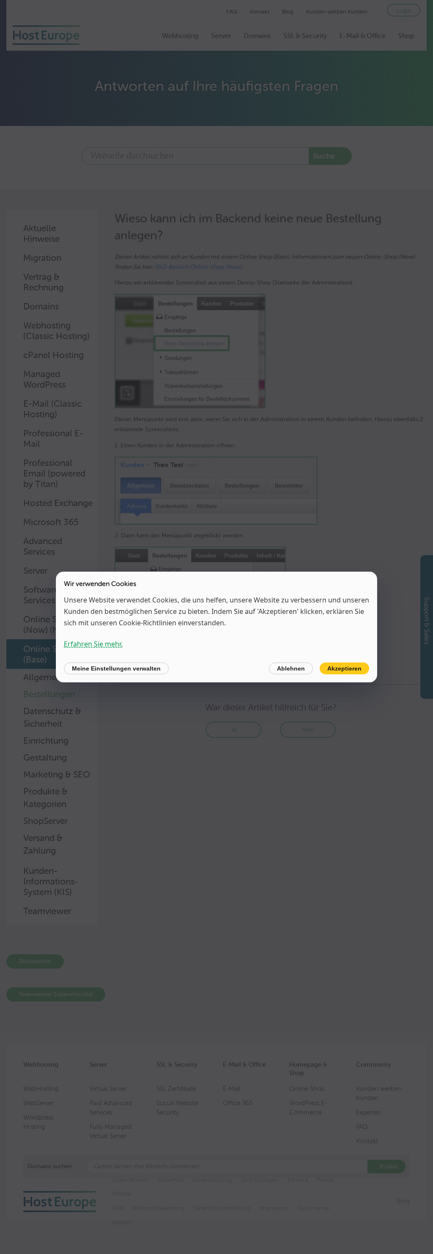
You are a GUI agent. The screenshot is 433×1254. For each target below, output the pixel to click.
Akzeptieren (344, 668)
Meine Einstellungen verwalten (116, 668)
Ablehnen (291, 668)
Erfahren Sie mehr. (93, 644)
